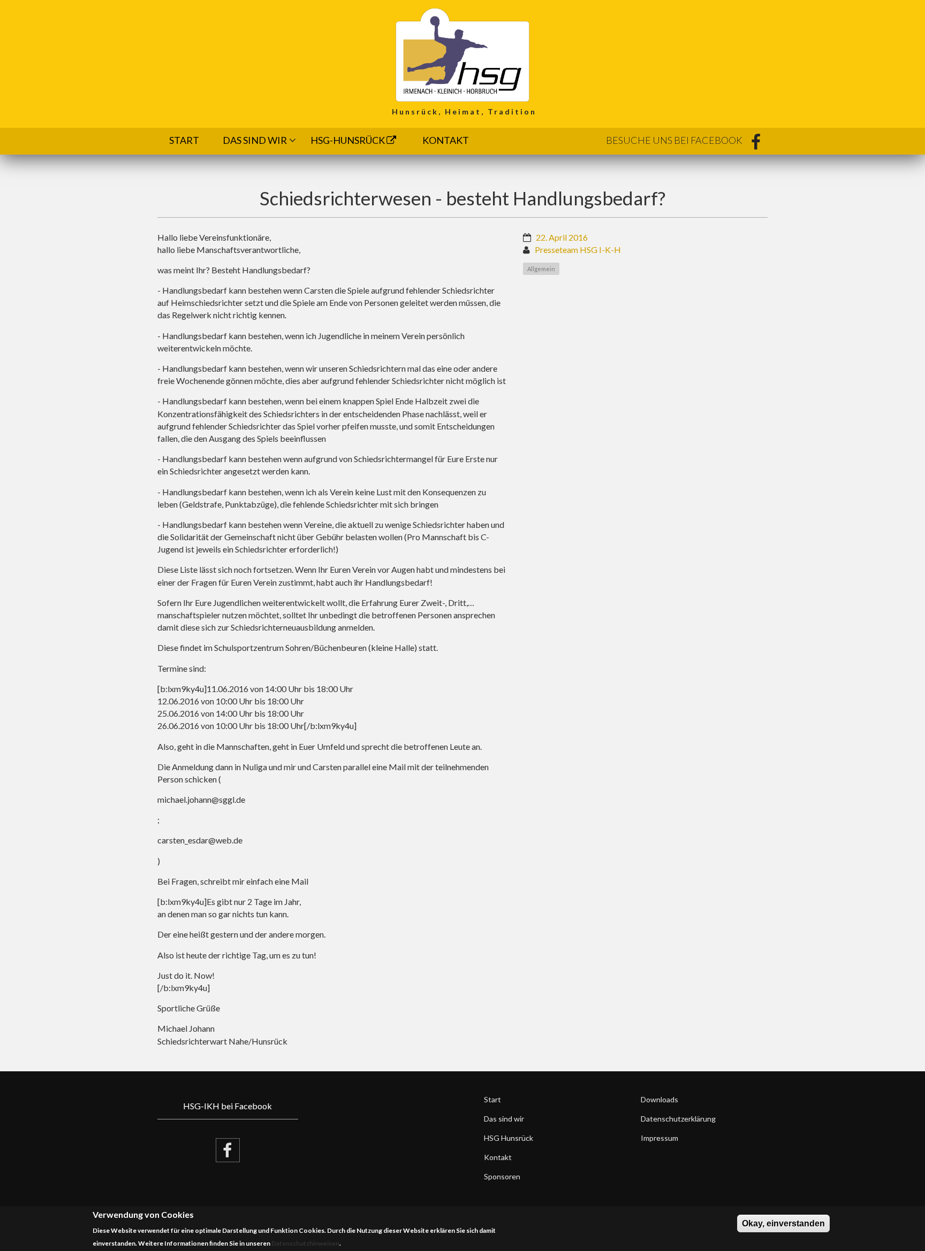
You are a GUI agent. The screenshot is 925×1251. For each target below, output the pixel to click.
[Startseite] (462, 54)
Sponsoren (502, 1176)
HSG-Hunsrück (348, 140)
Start (184, 140)
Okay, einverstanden (783, 1223)
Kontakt (445, 140)
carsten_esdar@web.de (199, 840)
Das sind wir (255, 140)
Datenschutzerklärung (678, 1118)
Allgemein (541, 268)
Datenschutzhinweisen (305, 1243)
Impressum (659, 1137)
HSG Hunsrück (508, 1137)
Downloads (659, 1099)
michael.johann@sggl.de (201, 799)
